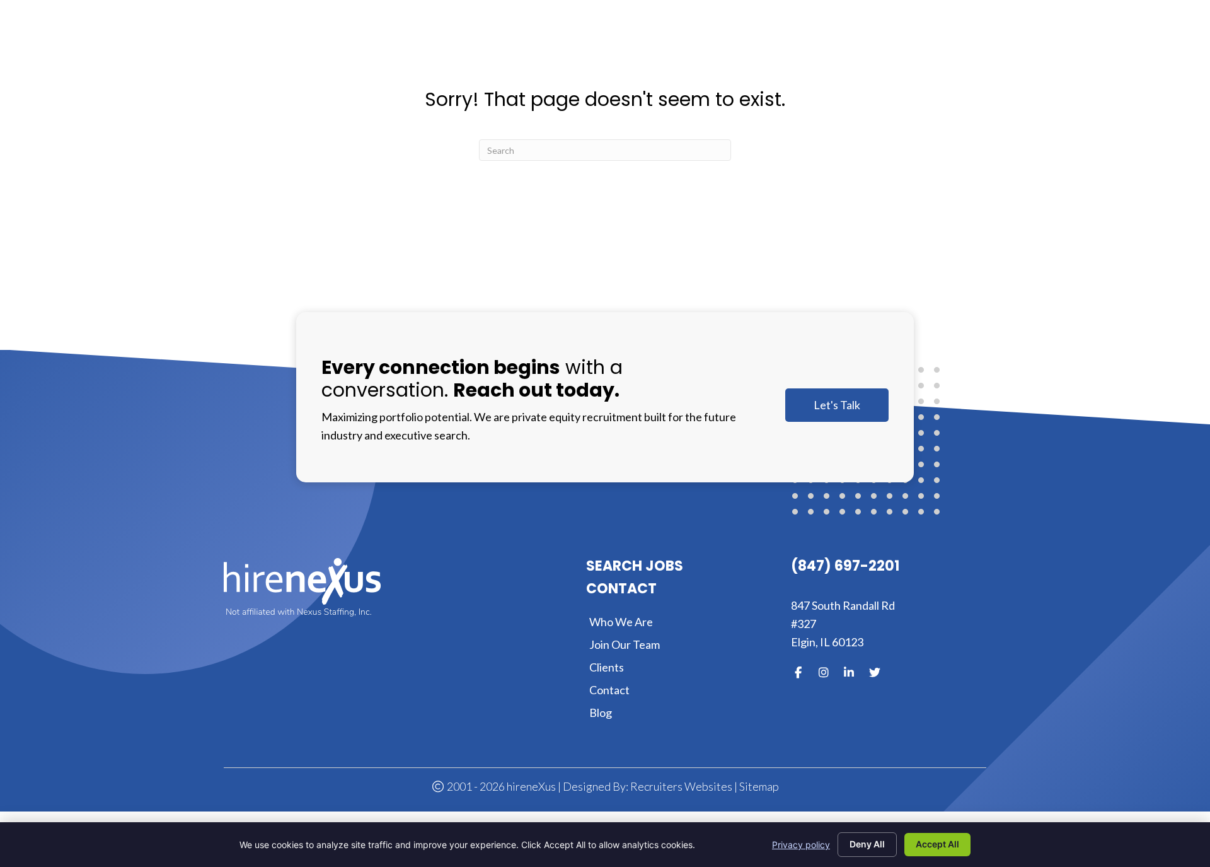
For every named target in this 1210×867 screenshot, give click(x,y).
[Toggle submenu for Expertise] (775, 43)
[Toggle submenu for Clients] (851, 43)
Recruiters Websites (681, 786)
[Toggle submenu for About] (690, 43)
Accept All (937, 844)
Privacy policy (801, 844)
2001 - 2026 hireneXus (500, 786)
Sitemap (759, 786)
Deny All (867, 844)
